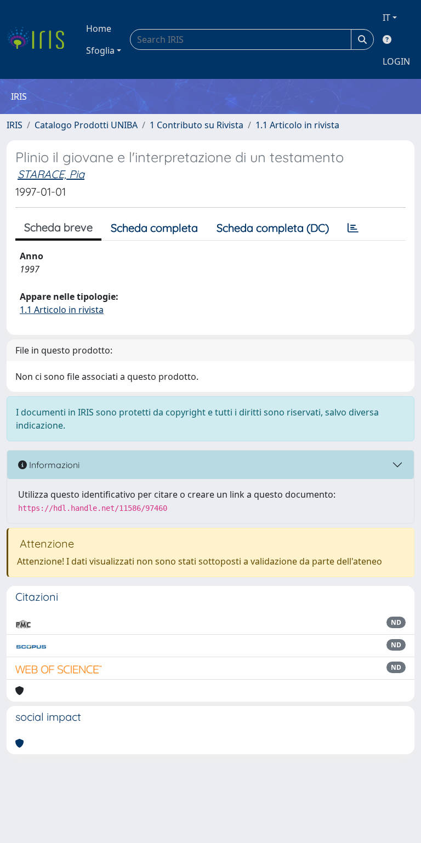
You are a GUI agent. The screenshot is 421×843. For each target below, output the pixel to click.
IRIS (14, 125)
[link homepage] (40, 39)
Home (98, 28)
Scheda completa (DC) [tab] (273, 228)
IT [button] (386, 18)
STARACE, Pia (51, 174)
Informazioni (53, 464)
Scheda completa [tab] (154, 228)
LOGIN (396, 61)
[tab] (353, 228)
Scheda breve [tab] (58, 227)
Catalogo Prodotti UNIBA (86, 125)
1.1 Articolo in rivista (297, 125)
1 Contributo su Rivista (196, 125)
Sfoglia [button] (100, 50)
